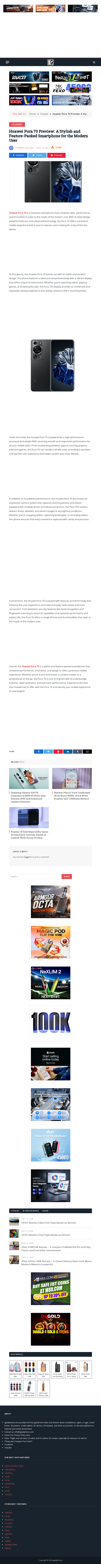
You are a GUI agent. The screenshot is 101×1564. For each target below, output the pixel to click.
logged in (28, 857)
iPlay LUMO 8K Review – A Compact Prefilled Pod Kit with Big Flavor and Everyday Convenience (55, 1249)
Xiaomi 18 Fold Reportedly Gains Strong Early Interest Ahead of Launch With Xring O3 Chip (29, 834)
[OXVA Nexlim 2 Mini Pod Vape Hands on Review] (14, 1221)
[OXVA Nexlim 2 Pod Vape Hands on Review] (14, 1233)
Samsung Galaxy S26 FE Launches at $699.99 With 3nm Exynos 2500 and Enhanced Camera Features (28, 797)
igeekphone (57, 1560)
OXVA (7, 1476)
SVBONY (8, 1512)
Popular (15, 1211)
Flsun (7, 1530)
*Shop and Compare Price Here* (18, 1441)
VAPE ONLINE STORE (14, 1466)
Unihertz (8, 1527)
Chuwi (7, 1516)
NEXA (7, 1480)
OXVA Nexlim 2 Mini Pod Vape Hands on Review (48, 1222)
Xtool (7, 1537)
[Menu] (7, 62)
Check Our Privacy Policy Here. (17, 1435)
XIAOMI (45, 1211)
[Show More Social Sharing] (69, 155)
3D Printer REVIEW (30, 1211)
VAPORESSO (10, 1469)
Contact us (9, 1432)
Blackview (9, 1519)
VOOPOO (9, 1473)
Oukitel (8, 1541)
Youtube (8, 1447)
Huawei (17, 124)
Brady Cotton (25, 148)
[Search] (93, 62)
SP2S (7, 1487)
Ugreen (8, 1548)
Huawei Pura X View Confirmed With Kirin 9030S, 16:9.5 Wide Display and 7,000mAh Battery (72, 795)
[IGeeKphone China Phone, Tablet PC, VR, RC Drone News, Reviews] (50, 62)
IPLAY (7, 1491)
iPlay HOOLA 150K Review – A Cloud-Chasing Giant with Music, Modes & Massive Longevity (56, 1263)
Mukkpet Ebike (11, 1544)
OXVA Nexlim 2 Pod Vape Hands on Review (45, 1234)
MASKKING (9, 1483)
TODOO (8, 1494)
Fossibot (8, 1523)
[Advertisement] (50, 35)
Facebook (8, 1444)
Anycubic (8, 1534)
